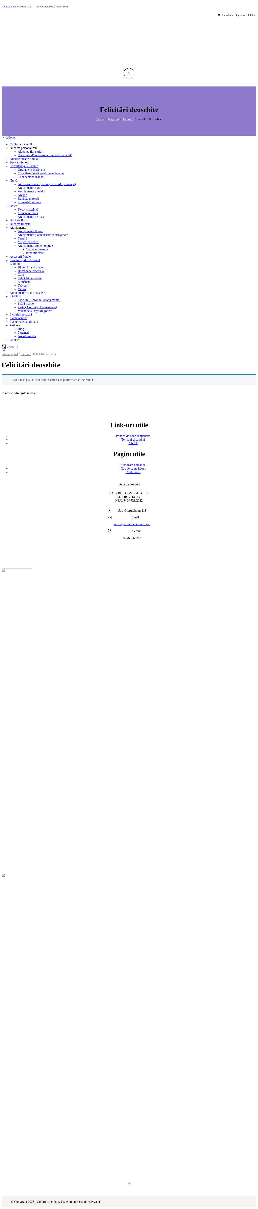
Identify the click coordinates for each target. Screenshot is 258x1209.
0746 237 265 (132, 538)
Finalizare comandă (133, 465)
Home (100, 119)
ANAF (133, 443)
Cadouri (128, 119)
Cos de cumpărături (133, 468)
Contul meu (133, 472)
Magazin (113, 119)
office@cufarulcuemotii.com (132, 524)
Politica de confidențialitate (133, 436)
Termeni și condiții (133, 439)
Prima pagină (10, 354)
